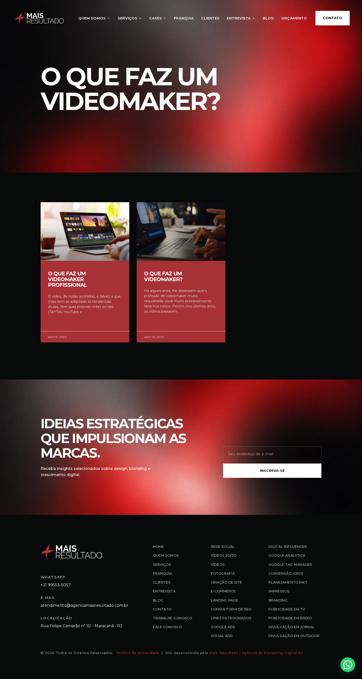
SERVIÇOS (127, 18)
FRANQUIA (184, 18)
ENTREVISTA (239, 18)
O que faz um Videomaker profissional (67, 279)
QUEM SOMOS (92, 18)
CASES (155, 18)
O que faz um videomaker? (163, 276)
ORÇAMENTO (294, 18)
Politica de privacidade (138, 653)
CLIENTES (210, 18)
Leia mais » (57, 324)
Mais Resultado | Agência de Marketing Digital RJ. (257, 653)
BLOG (268, 18)
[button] (347, 664)
